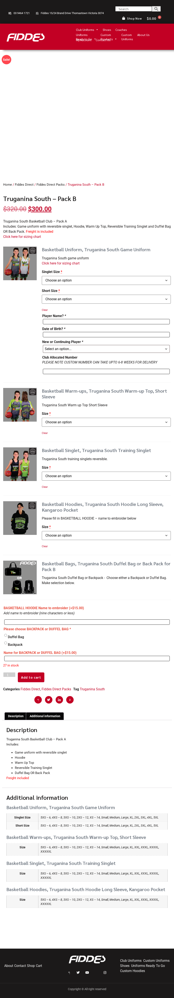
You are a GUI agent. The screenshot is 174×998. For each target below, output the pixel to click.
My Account (83, 40)
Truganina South (92, 689)
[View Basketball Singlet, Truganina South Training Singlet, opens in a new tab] (155, 450)
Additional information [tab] (45, 716)
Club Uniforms (85, 30)
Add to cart (31, 677)
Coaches (121, 30)
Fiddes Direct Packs (50, 185)
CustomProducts (107, 35)
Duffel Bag (16, 637)
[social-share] (38, 700)
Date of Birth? (53, 329)
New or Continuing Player (62, 342)
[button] (20, 263)
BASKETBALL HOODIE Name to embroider (44, 608)
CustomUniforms (127, 35)
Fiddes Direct (24, 185)
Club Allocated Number (59, 357)
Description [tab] (16, 716)
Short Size (51, 291)
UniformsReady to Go (84, 35)
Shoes (107, 30)
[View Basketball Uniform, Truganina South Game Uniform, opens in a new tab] (155, 249)
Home (7, 185)
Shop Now (134, 18)
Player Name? (54, 316)
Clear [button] (45, 310)
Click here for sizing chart (22, 237)
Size (46, 414)
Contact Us (103, 40)
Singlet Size (52, 272)
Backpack (15, 645)
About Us (143, 35)
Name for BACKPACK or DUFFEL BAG (40, 653)
